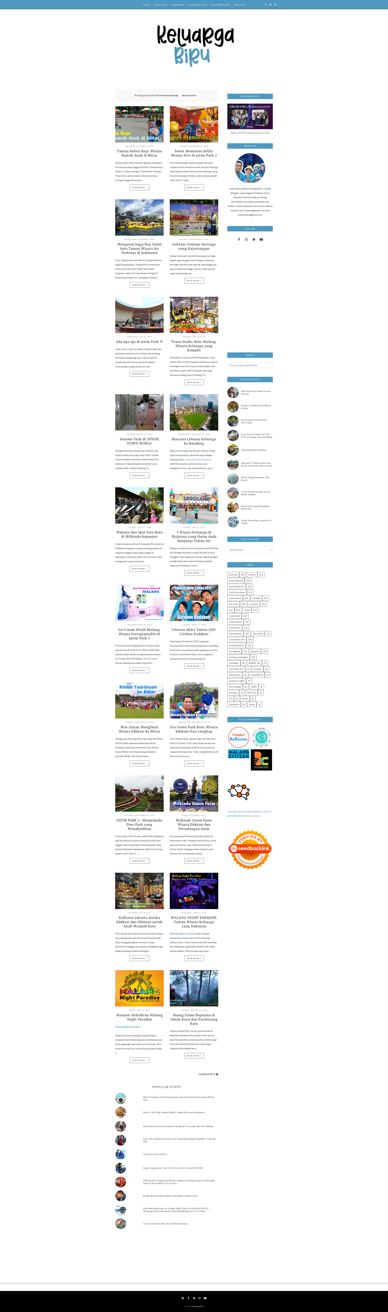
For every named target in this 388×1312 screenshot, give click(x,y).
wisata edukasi (235, 622)
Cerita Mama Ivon (237, 639)
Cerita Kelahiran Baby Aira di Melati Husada (165, 1223)
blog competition (236, 645)
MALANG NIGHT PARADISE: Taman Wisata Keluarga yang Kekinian (194, 922)
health (254, 686)
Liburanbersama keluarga (198, 459)
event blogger (235, 686)
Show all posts (189, 95)
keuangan (233, 692)
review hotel (234, 616)
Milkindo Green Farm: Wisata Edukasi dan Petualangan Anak (194, 824)
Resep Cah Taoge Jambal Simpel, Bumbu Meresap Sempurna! (173, 1112)
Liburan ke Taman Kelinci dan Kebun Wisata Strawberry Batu (256, 464)
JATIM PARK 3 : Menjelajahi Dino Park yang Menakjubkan (139, 824)
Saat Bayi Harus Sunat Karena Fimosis (256, 392)
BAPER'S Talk (254, 663)
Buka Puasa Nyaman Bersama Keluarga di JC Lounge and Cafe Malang (178, 1126)
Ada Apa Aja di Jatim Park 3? (139, 342)
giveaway (255, 651)
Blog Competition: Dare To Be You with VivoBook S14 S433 (173, 1168)
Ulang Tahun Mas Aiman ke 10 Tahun (256, 522)
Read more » (139, 187)
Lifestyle (252, 574)
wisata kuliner (235, 598)
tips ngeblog (234, 651)
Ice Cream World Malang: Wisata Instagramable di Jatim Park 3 (139, 634)
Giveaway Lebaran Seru (155, 1154)
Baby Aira (251, 692)
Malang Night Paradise (182, 933)
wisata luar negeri (236, 681)
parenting (233, 574)
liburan (245, 698)
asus (231, 610)
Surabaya (257, 669)
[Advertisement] (138, 1257)
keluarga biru (235, 675)
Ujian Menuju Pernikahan (253, 450)
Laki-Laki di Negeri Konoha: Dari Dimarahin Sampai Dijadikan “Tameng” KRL (179, 1140)
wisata (252, 704)
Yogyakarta (234, 704)
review (247, 610)
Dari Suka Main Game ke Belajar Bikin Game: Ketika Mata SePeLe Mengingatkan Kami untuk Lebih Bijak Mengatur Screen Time (176, 1209)
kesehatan (253, 604)
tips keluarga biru (236, 586)
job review (233, 604)
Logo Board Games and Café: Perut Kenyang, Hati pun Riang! (256, 435)
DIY (230, 698)
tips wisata (258, 633)
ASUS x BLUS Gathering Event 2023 (250, 132)
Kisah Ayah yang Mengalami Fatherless (255, 507)
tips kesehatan (235, 633)
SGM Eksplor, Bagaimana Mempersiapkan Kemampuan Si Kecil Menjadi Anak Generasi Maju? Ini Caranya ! (178, 1182)
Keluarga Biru (198, 1306)
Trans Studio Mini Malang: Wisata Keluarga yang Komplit (194, 346)
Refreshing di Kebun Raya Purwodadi (254, 421)
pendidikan (234, 663)
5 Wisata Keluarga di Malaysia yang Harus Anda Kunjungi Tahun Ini (194, 536)
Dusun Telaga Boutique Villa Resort (255, 478)
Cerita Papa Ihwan (237, 592)
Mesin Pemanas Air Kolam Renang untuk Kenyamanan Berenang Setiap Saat (178, 1098)
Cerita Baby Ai (256, 675)
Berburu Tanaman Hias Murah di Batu (256, 407)
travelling (256, 598)
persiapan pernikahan (238, 657)
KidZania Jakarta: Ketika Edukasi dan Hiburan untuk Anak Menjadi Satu (139, 922)
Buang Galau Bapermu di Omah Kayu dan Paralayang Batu (194, 1019)
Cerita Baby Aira (236, 669)
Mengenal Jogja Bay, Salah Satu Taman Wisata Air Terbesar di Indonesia (139, 248)
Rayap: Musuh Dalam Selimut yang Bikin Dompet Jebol (170, 1195)
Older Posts (207, 1074)
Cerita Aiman (235, 628)
